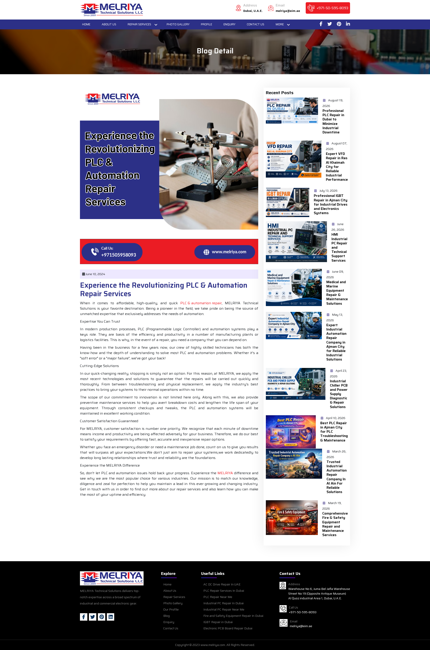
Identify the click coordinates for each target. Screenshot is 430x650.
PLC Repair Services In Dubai (223, 590)
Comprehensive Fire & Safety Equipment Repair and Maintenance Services (335, 524)
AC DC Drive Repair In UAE (222, 584)
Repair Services (139, 24)
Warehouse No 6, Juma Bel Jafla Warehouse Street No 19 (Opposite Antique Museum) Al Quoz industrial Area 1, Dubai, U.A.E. (319, 594)
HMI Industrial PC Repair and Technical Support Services (339, 247)
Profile (206, 24)
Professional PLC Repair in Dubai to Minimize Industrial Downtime (333, 121)
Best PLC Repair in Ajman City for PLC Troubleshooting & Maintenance (334, 431)
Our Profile (171, 609)
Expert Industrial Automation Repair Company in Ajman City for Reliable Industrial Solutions (336, 342)
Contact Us (255, 24)
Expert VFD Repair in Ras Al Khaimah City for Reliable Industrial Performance (337, 167)
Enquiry (229, 24)
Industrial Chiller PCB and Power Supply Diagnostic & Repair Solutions (339, 394)
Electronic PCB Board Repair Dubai (227, 628)
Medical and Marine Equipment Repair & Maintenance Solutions (337, 293)
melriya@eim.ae (288, 11)
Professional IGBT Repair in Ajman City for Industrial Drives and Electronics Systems (330, 204)
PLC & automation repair (201, 303)
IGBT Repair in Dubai (218, 622)
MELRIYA (225, 473)
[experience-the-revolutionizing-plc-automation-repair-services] (112, 10)
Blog (166, 615)
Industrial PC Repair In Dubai (223, 603)
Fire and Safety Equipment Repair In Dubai (233, 615)
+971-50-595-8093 (332, 8)
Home (86, 24)
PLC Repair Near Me (217, 596)
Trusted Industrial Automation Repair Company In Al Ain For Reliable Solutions (337, 477)
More (280, 24)
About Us (109, 24)
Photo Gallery (178, 24)
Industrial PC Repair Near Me (223, 609)
